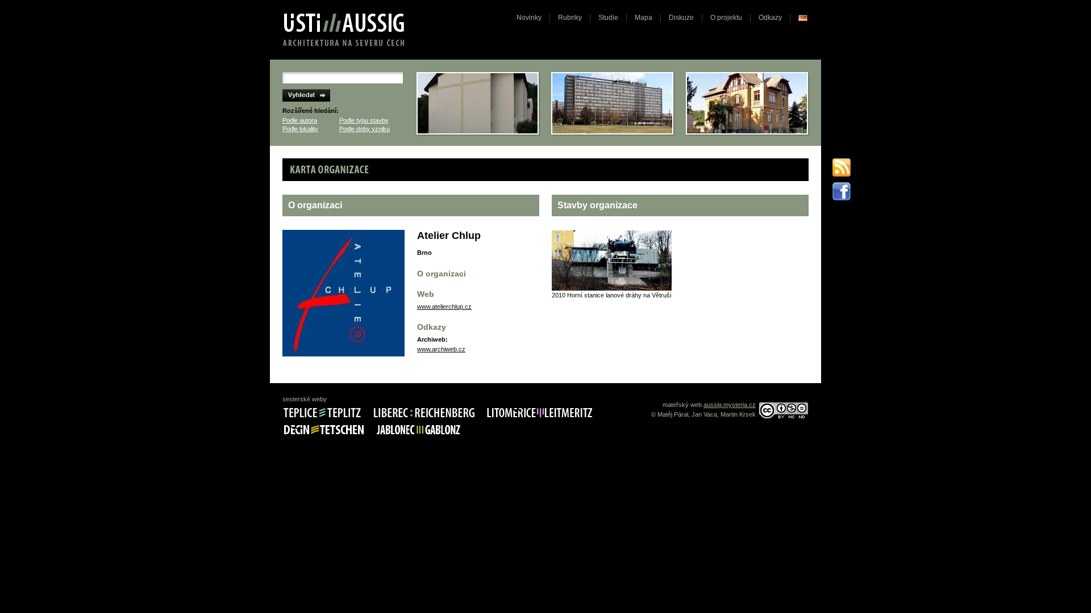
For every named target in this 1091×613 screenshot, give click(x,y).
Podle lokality (300, 128)
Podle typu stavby (364, 120)
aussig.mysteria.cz (729, 404)
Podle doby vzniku (364, 128)
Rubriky (570, 18)
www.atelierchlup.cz (444, 306)
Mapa (643, 18)
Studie (608, 18)
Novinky (529, 18)
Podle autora (299, 120)
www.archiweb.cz (441, 349)
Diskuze (681, 18)
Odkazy (770, 18)
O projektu (726, 18)
